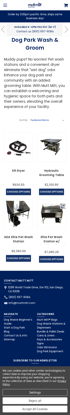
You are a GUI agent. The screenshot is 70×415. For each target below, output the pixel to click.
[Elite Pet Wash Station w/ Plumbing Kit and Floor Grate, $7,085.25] (51, 213)
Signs (40, 343)
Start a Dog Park (14, 327)
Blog (6, 331)
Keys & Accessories (49, 339)
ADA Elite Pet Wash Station (18, 239)
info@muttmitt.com (22, 303)
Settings (35, 392)
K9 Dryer (18, 171)
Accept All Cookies (35, 409)
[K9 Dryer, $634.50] (18, 147)
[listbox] (47, 120)
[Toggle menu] (5, 5)
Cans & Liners (46, 335)
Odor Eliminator (47, 347)
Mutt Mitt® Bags (47, 320)
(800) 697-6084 (19, 297)
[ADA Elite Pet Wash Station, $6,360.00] (18, 213)
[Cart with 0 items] (66, 5)
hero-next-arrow (66, 29)
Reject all (35, 401)
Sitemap (9, 339)
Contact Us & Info (15, 335)
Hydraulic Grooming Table (51, 173)
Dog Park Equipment (50, 351)
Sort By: (23, 120)
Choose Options (18, 191)
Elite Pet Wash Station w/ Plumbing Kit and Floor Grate (51, 243)
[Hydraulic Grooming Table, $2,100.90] (51, 147)
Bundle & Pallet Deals (50, 331)
